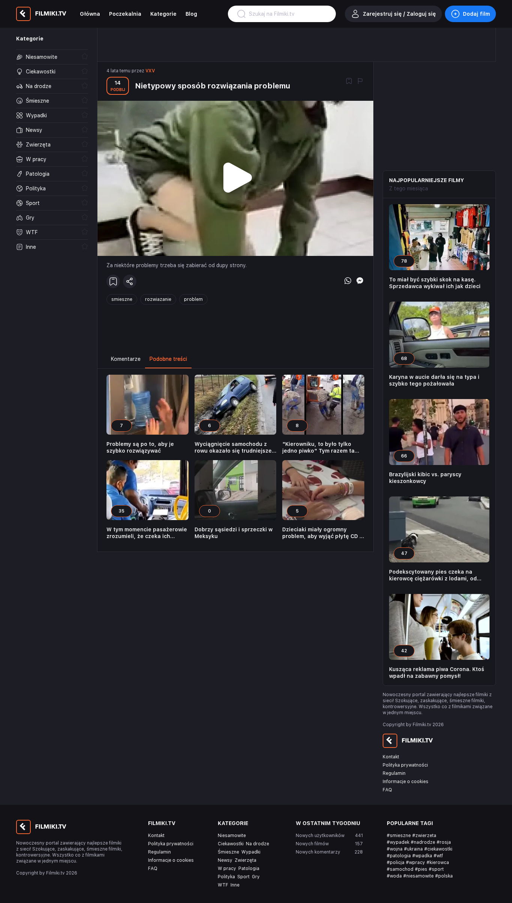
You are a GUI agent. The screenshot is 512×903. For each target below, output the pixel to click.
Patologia (248, 868)
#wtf (438, 855)
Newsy (225, 860)
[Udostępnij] (129, 281)
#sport (436, 869)
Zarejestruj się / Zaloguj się (399, 14)
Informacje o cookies (405, 781)
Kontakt (391, 756)
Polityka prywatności (405, 765)
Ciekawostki (231, 843)
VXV (150, 70)
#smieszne (399, 835)
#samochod (400, 869)
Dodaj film (476, 14)
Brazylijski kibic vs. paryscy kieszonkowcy (425, 477)
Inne (235, 885)
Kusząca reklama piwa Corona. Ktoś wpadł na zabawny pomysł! (436, 672)
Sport (243, 876)
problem (193, 299)
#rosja (444, 842)
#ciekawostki (438, 849)
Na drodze (257, 843)
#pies (421, 869)
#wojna (395, 849)
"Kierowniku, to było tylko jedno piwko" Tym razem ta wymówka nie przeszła (318, 447)
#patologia (399, 855)
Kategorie (163, 14)
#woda (394, 876)
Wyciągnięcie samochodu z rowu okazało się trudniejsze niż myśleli (233, 447)
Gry (256, 876)
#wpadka (422, 855)
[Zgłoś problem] (360, 82)
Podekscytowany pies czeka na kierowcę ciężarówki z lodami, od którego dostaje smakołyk (433, 575)
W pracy (227, 868)
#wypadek (398, 842)
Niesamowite (232, 835)
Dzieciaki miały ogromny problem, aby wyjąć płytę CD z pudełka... (322, 533)
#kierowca (438, 862)
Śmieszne (228, 852)
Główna (90, 14)
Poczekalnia (125, 14)
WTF (223, 885)
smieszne (121, 299)
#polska (444, 876)
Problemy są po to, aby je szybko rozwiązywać (140, 447)
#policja (395, 862)
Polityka (226, 876)
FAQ (387, 789)
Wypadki (250, 852)
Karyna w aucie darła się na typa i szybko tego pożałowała (434, 380)
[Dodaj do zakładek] (349, 82)
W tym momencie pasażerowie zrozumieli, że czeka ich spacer (146, 533)
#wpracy (415, 862)
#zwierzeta (424, 835)
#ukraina (413, 849)
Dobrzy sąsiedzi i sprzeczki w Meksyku (233, 532)
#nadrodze (423, 842)
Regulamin (394, 773)
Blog (191, 14)
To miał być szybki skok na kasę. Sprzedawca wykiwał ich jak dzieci (435, 283)
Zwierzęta (245, 860)
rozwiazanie (158, 299)
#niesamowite (418, 876)
